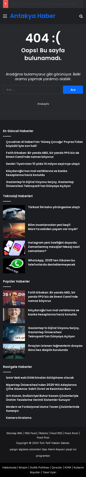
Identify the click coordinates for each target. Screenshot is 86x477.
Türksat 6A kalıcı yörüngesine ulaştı (54, 207)
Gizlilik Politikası (39, 467)
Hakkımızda (9, 467)
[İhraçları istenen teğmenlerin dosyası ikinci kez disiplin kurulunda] (14, 351)
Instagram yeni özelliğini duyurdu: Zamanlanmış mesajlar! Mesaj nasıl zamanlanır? (54, 247)
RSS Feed (31, 433)
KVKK (68, 467)
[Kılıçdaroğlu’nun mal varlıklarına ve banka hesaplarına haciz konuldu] (14, 315)
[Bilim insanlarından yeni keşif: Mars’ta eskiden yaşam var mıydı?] (14, 230)
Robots (43, 433)
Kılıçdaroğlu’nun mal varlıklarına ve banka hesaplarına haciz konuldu (53, 312)
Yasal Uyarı (49, 472)
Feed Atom (71, 433)
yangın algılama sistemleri (25, 449)
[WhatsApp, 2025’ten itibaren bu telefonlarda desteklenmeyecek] (14, 265)
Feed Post (43, 437)
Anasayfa (43, 103)
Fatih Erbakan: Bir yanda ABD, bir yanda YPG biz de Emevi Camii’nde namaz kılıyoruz (53, 296)
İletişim (23, 467)
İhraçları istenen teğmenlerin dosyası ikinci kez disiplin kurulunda (55, 348)
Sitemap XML (14, 433)
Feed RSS (56, 433)
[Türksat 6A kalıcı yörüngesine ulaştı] (14, 212)
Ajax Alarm (48, 449)
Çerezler (57, 467)
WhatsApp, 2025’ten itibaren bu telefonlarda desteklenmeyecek (51, 262)
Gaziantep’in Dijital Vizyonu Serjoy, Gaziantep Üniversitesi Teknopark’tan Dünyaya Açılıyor (53, 332)
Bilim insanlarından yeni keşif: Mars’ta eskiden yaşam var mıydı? (53, 227)
